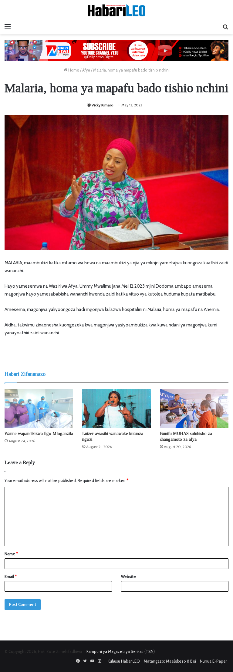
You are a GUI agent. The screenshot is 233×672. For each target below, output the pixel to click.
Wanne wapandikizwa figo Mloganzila (39, 433)
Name (11, 553)
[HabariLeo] (116, 10)
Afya (86, 70)
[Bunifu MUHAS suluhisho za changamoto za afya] (194, 408)
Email (11, 576)
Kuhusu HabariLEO (124, 661)
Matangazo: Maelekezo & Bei (170, 661)
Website (128, 576)
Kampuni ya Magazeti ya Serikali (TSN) (120, 651)
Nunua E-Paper (213, 661)
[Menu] (8, 26)
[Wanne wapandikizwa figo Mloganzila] (39, 408)
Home (73, 70)
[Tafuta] (225, 26)
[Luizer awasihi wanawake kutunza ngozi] (116, 408)
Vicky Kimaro (102, 105)
